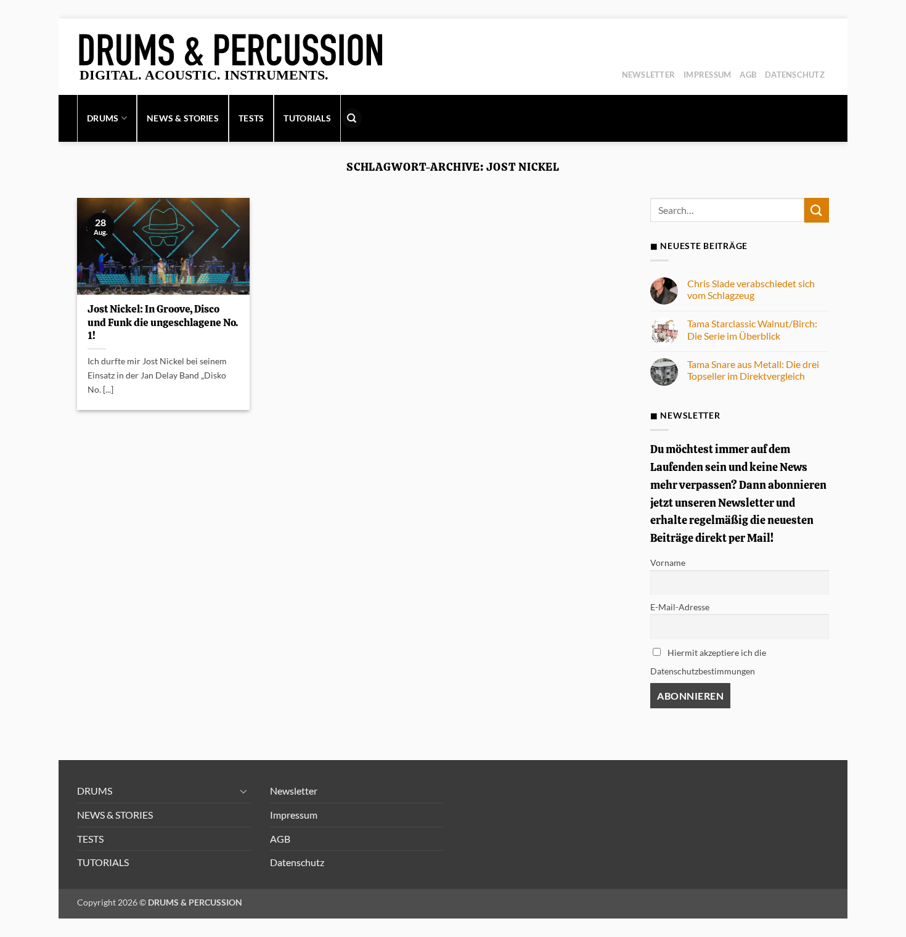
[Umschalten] (244, 791)
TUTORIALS (307, 118)
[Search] (352, 118)
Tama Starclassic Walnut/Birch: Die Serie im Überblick (752, 329)
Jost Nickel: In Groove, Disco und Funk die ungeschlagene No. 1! (163, 322)
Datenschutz (795, 75)
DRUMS (102, 118)
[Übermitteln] (816, 210)
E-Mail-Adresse (679, 607)
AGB (748, 75)
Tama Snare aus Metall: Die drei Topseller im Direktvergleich (753, 370)
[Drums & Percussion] (232, 57)
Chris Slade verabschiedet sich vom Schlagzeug (751, 289)
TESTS (251, 118)
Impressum (707, 75)
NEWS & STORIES (183, 118)
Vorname (667, 562)
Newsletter (648, 75)
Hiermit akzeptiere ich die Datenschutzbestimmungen (708, 661)
